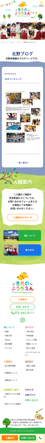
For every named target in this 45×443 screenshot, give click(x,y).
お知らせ (29, 390)
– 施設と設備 (30, 366)
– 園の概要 (8, 344)
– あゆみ (7, 340)
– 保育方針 (8, 335)
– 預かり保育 (30, 348)
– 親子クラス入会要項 (12, 404)
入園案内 (8, 361)
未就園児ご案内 (11, 390)
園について (9, 327)
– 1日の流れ (29, 331)
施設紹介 (29, 361)
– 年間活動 (29, 335)
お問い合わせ (31, 400)
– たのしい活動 (31, 340)
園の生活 (29, 327)
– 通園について (31, 344)
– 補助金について (10, 380)
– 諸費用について (10, 373)
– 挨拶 (6, 331)
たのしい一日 (14, 42)
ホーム (3, 42)
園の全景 (29, 370)
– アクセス (8, 348)
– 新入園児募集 (10, 366)
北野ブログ (30, 395)
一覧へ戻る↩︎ (22, 163)
